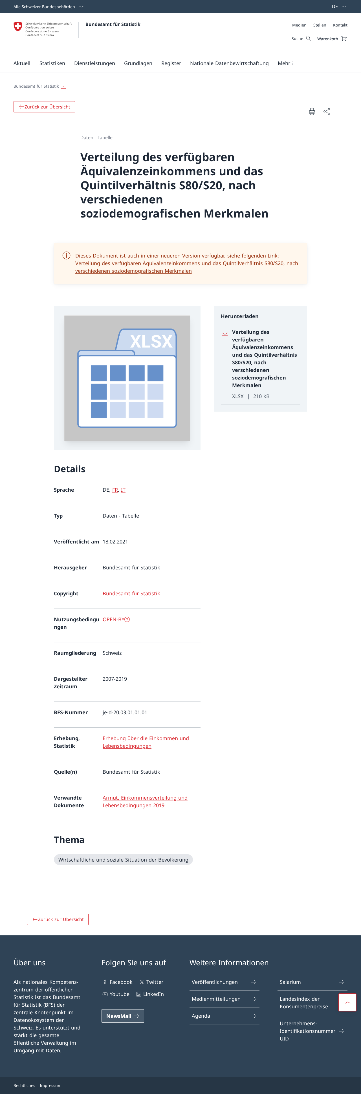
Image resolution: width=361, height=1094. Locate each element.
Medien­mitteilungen (216, 998)
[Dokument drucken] (312, 111)
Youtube (119, 994)
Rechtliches (24, 1085)
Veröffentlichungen (215, 981)
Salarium (290, 981)
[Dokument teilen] (326, 111)
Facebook (121, 981)
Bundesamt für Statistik (112, 24)
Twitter (154, 981)
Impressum (50, 1085)
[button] (22, 63)
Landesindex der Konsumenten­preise (304, 1002)
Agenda (201, 1015)
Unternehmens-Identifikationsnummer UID (307, 1031)
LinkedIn (153, 994)
